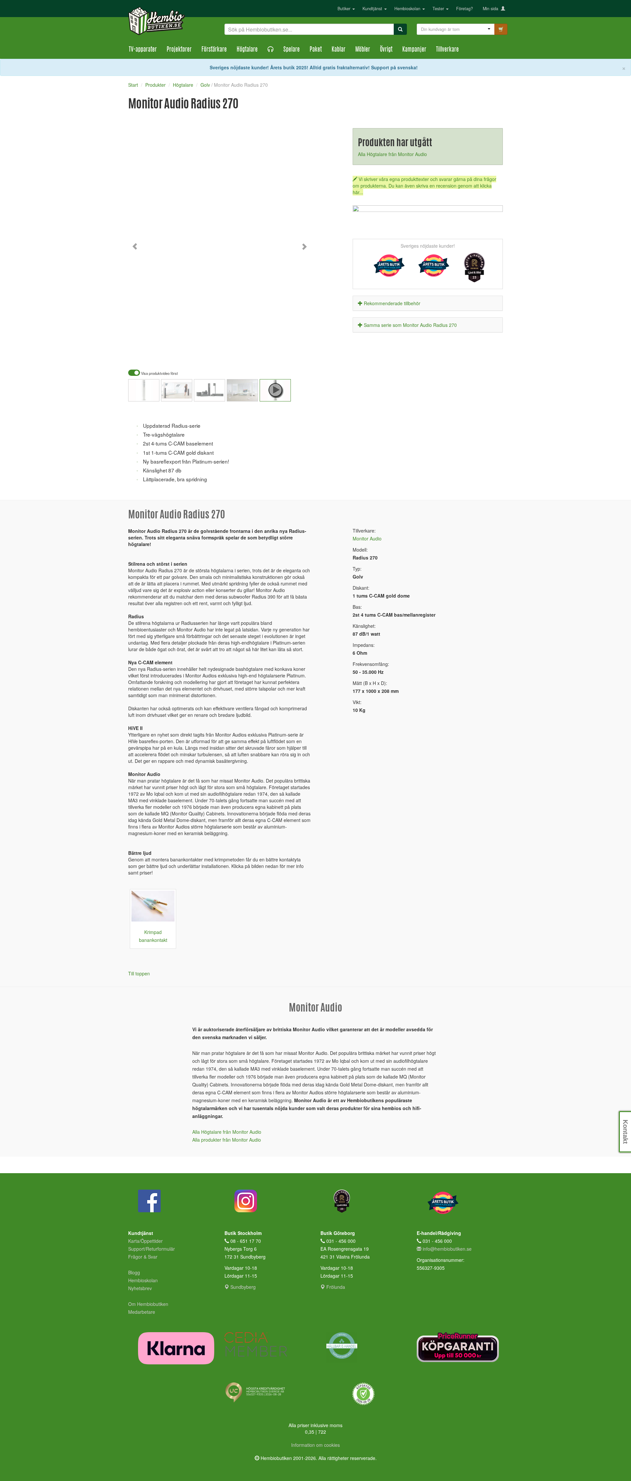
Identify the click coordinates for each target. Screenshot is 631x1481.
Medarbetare (141, 1312)
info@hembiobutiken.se (447, 1248)
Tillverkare (447, 50)
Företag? (464, 8)
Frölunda (335, 1287)
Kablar (338, 50)
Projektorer (179, 50)
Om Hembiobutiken (148, 1304)
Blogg (134, 1272)
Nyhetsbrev (140, 1288)
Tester (438, 8)
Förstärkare (214, 50)
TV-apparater (143, 50)
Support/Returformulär (151, 1248)
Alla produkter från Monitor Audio (226, 1139)
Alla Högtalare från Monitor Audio (392, 154)
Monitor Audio (367, 538)
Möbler (362, 50)
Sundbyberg (242, 1287)
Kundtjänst (373, 8)
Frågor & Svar (142, 1256)
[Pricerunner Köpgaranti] (460, 1347)
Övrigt (386, 50)
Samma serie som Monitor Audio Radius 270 (410, 325)
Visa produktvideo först (159, 373)
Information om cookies (315, 1445)
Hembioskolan (408, 8)
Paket (316, 50)
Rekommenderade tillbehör (392, 303)
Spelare (291, 50)
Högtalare (247, 50)
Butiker (345, 8)
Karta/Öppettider (145, 1241)
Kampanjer (414, 50)
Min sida (492, 8)
